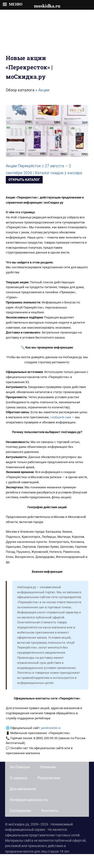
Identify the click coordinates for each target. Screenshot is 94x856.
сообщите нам (60, 417)
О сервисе (18, 778)
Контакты (49, 810)
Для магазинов (23, 789)
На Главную (20, 767)
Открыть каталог (24, 180)
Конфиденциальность (29, 800)
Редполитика (49, 778)
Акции (43, 90)
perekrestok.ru (51, 728)
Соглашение (20, 810)
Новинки (48, 767)
